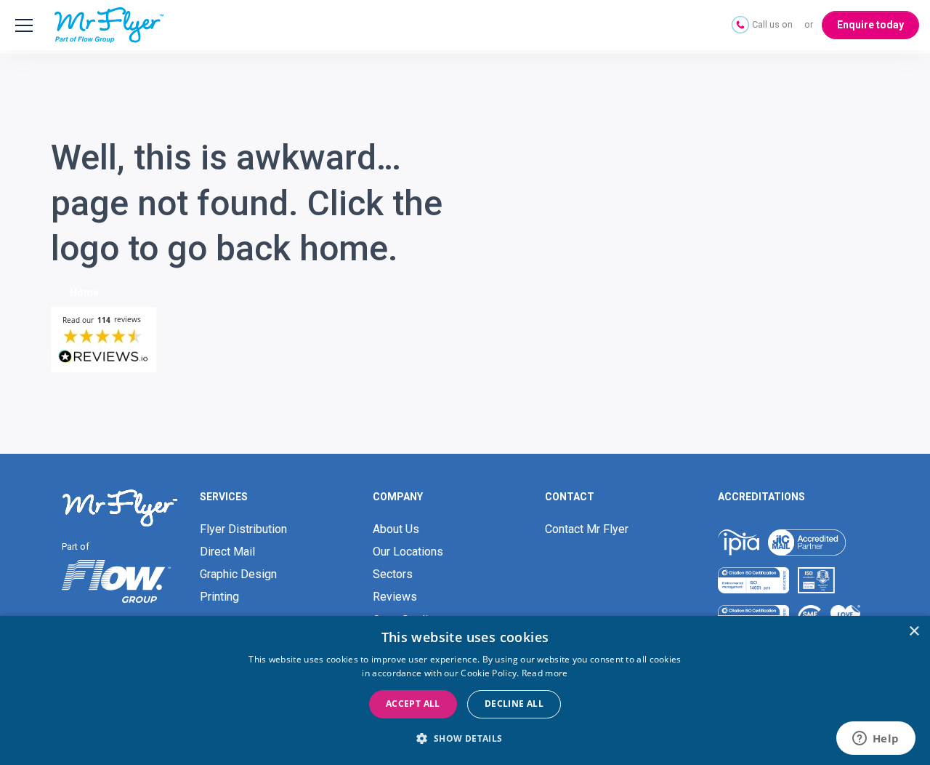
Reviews (395, 597)
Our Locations (408, 551)
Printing (219, 597)
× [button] (913, 631)
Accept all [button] (413, 703)
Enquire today (870, 25)
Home (84, 292)
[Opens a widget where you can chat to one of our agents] (875, 739)
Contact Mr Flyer (586, 529)
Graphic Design (238, 574)
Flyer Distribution (243, 529)
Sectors (393, 574)
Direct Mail (227, 551)
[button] (464, 738)
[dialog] (465, 690)
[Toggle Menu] (22, 25)
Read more (545, 673)
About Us (396, 529)
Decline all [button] (514, 703)
